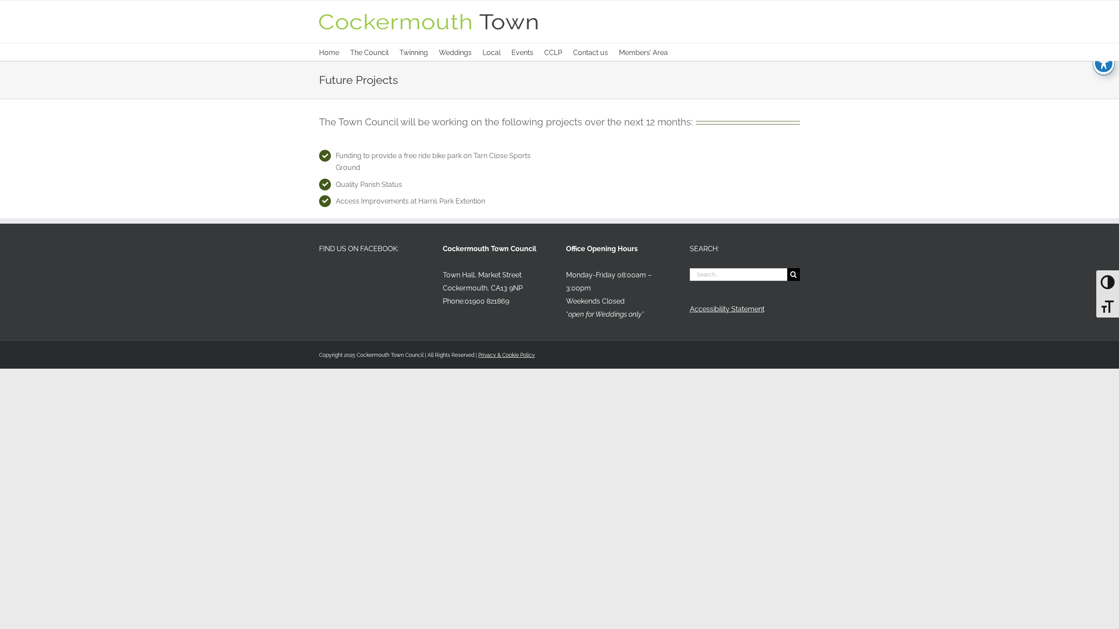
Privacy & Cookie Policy (506, 355)
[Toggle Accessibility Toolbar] (1103, 63)
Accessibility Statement (727, 309)
